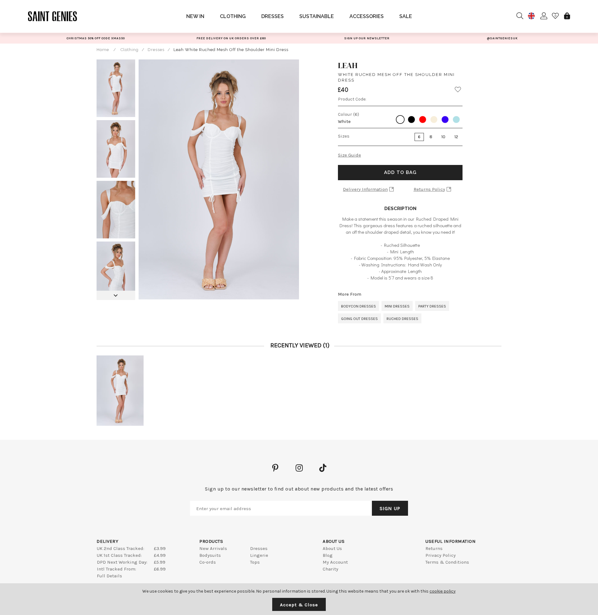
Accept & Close (299, 605)
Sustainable (316, 16)
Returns (434, 548)
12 (456, 136)
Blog (328, 555)
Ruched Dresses (402, 319)
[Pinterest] (275, 467)
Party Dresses (432, 306)
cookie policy (443, 591)
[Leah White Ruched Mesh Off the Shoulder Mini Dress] (120, 390)
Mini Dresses (397, 306)
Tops (255, 562)
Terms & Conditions (447, 562)
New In (195, 16)
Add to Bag (400, 172)
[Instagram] (299, 467)
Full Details (109, 576)
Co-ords (207, 562)
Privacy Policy (440, 555)
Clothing (233, 16)
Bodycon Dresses (358, 306)
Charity (330, 569)
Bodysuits (210, 555)
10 (443, 136)
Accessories (366, 16)
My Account (335, 562)
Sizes (343, 136)
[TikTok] (322, 467)
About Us (332, 548)
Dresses (272, 16)
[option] (96, 38)
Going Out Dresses (359, 319)
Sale (405, 16)
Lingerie (259, 555)
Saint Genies (52, 16)
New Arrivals (213, 548)
